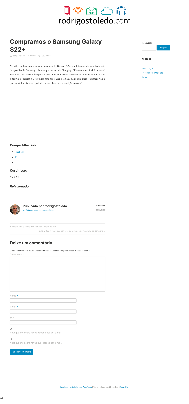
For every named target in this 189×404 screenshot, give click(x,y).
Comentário (17, 254)
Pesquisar (147, 43)
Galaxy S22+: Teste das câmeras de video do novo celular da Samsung (71, 231)
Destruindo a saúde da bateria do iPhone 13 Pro (34, 227)
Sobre (144, 77)
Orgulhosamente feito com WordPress (76, 387)
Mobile (33, 56)
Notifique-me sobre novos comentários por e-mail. (36, 332)
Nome (14, 295)
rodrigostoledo (18, 56)
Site (12, 317)
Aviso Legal (147, 68)
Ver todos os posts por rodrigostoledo (38, 210)
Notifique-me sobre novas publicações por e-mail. (36, 343)
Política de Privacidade (152, 73)
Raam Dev (124, 387)
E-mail (14, 306)
